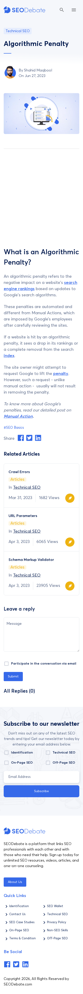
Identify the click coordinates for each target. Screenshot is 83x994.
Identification (22, 752)
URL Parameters (23, 516)
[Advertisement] (41, 195)
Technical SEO (27, 488)
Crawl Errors (19, 472)
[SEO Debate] (24, 9)
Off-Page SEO (64, 762)
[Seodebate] (7, 966)
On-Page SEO (22, 762)
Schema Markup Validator (31, 560)
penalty (60, 374)
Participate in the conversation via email (43, 663)
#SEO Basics (14, 427)
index (9, 356)
